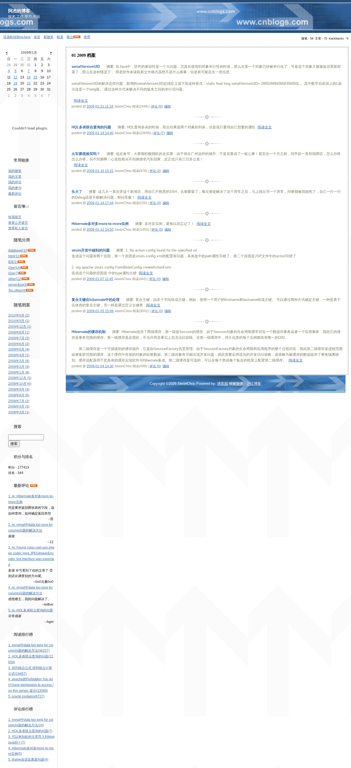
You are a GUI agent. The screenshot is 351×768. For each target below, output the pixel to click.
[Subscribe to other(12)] (25, 279)
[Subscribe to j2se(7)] (22, 273)
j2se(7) (13, 273)
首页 (37, 37)
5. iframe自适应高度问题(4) (28, 759)
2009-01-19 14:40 (100, 133)
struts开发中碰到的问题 (91, 250)
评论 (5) (157, 229)
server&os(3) (17, 285)
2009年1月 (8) (18, 372)
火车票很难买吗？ (86, 154)
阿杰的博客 (19, 11)
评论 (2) (155, 171)
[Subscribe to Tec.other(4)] (29, 290)
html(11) (14, 256)
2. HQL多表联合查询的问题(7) (30, 731)
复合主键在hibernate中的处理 (96, 300)
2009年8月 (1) (18, 332)
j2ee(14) (14, 268)
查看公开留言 (18, 223)
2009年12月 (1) (19, 327)
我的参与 (14, 188)
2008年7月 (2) (18, 401)
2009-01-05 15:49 (100, 311)
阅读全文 (81, 100)
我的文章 (14, 177)
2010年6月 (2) (18, 315)
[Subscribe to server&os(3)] (31, 285)
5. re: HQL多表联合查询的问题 (30, 610)
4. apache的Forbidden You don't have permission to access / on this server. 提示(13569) (30, 685)
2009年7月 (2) (18, 338)
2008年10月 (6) (19, 384)
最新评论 (14, 194)
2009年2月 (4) (18, 367)
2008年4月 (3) (18, 406)
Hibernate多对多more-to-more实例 (100, 224)
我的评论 (14, 182)
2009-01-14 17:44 (100, 203)
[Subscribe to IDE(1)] (21, 262)
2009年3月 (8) (18, 361)
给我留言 (14, 217)
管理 (87, 37)
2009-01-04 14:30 (100, 366)
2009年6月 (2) (18, 344)
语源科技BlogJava (16, 37)
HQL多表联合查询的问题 (91, 127)
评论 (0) (157, 106)
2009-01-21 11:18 (100, 106)
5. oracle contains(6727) (26, 696)
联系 (60, 37)
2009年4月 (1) (18, 355)
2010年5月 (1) (18, 321)
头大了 (77, 192)
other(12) (15, 279)
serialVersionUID (86, 66)
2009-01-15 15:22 (100, 171)
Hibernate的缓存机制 (89, 332)
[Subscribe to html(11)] (23, 256)
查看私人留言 (18, 228)
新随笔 (48, 37)
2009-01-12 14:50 (100, 229)
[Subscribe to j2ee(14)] (24, 268)
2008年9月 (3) (18, 389)
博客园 (222, 384)
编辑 (167, 106)
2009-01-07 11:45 (100, 279)
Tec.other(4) (17, 290)
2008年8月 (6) (18, 395)
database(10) (18, 250)
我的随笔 (14, 171)
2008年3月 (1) (18, 412)
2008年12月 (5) (19, 378)
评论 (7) (159, 133)
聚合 (70, 37)
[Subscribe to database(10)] (31, 250)
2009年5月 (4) (18, 349)
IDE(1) (13, 262)
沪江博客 (254, 384)
